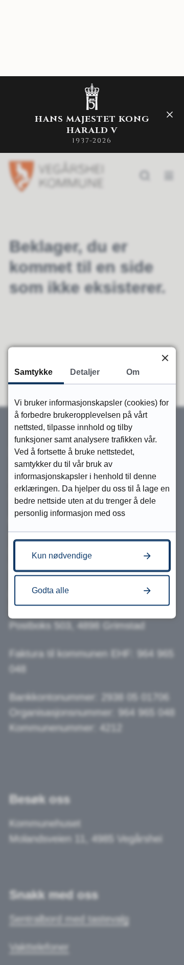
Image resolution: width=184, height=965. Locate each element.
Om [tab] (133, 371)
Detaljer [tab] (85, 371)
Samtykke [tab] (33, 371)
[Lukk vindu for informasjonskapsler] (165, 357)
